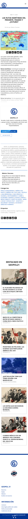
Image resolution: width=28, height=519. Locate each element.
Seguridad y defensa (7, 203)
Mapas (23, 197)
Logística (18, 211)
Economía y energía (7, 197)
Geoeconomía (11, 211)
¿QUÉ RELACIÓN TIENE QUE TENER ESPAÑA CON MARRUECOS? (12, 378)
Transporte (11, 212)
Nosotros (3, 490)
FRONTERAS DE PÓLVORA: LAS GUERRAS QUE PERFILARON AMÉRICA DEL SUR (13, 349)
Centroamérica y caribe (15, 196)
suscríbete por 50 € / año (9, 131)
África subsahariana (7, 191)
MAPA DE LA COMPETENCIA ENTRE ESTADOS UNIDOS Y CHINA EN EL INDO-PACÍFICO (13, 319)
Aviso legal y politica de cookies (9, 507)
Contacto (3, 505)
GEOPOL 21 (7, 293)
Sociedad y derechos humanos (11, 203)
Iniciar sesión (6, 135)
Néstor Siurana (15, 27)
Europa (17, 197)
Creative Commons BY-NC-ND (19, 515)
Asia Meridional (7, 194)
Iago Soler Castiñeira (10, 382)
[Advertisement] (14, 244)
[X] (10, 52)
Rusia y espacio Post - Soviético (12, 201)
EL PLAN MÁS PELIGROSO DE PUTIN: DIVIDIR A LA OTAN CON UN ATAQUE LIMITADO (13, 289)
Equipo (3, 492)
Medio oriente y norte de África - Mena (13, 199)
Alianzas (3, 493)
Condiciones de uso (6, 511)
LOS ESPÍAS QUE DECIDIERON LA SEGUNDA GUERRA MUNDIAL (13, 408)
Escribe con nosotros (6, 495)
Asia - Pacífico (22, 192)
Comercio (3, 211)
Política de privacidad (6, 509)
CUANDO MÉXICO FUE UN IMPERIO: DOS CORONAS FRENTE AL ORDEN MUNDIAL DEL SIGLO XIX (13, 438)
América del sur (11, 192)
